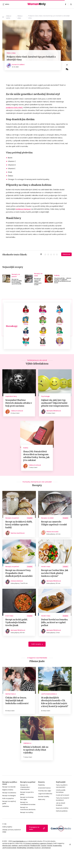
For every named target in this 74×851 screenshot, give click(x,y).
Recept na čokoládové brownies (27, 803)
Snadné (29, 518)
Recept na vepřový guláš (9, 802)
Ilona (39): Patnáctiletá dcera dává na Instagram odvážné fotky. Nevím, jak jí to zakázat (36, 455)
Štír (60, 314)
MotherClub (6, 846)
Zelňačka (5, 806)
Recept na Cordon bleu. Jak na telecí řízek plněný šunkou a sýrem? (54, 573)
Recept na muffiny (26, 812)
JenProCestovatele (9, 848)
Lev (60, 345)
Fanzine (49, 846)
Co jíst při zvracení (62, 795)
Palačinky (41, 785)
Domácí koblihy (43, 797)
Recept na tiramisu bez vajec (27, 798)
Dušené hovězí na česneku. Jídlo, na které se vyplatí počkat (54, 622)
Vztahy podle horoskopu (60, 791)
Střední (65, 566)
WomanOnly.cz (3, 17)
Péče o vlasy (20, 17)
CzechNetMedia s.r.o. (19, 841)
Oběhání (14, 846)
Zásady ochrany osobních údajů (11, 831)
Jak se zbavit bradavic (60, 804)
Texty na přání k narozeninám (61, 786)
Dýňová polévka (61, 811)
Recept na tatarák (9, 787)
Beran (43, 314)
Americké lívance (44, 788)
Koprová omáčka (62, 808)
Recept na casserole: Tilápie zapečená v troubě (38, 281)
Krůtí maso (9, 616)
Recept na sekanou (9, 793)
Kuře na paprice (8, 798)
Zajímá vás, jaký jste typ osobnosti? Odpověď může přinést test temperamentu (55, 403)
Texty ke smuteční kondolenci (62, 799)
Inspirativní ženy (11, 396)
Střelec (43, 335)
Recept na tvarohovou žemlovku (27, 808)
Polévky (57, 275)
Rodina (25, 448)
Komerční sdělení (18, 65)
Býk (26, 345)
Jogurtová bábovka (45, 794)
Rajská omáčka (7, 790)
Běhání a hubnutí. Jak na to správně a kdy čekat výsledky (35, 750)
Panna (60, 324)
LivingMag (30, 848)
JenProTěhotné (23, 846)
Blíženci (59, 335)
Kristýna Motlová (17, 581)
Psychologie (45, 396)
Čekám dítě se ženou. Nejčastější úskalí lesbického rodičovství (16, 700)
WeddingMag (21, 848)
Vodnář (26, 324)
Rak (43, 324)
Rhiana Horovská (52, 532)
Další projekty (7, 827)
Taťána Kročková (17, 411)
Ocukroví (37, 848)
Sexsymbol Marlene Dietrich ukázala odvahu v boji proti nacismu (18, 403)
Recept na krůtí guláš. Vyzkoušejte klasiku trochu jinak (16, 622)
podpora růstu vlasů (14, 107)
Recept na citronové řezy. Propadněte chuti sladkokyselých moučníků (18, 573)
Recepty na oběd (38, 275)
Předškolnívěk (35, 846)
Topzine (43, 846)
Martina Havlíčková (17, 533)
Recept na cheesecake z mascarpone (25, 787)
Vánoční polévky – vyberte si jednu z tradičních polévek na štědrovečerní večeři (62, 280)
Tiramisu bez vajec (44, 791)
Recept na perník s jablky (27, 793)
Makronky (41, 799)
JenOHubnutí (46, 848)
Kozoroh (42, 345)
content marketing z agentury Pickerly (39, 843)
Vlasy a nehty (8, 17)
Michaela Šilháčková (53, 411)
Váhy (25, 314)
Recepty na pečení (16, 275)
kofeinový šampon (23, 209)
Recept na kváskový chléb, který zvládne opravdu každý (17, 282)
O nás (4, 824)
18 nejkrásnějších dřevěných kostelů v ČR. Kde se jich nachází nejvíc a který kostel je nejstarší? (54, 702)
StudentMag (57, 846)
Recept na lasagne (9, 796)
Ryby (25, 335)
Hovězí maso (45, 567)
